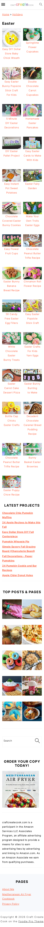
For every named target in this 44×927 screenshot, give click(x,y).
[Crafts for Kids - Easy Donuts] (12, 660)
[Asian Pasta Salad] (32, 635)
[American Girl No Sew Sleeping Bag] (12, 609)
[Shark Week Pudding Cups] (12, 712)
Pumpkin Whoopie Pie (15, 541)
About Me (8, 889)
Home (5, 14)
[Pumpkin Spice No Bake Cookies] (32, 660)
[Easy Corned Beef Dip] (12, 686)
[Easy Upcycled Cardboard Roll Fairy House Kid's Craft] (32, 686)
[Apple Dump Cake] (12, 635)
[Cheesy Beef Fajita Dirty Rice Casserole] (32, 712)
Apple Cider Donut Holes (17, 575)
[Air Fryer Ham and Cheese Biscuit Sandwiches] (32, 609)
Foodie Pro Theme (31, 921)
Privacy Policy (10, 903)
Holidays (17, 14)
